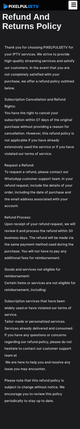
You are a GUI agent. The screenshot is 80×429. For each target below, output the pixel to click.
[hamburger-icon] (72, 5)
